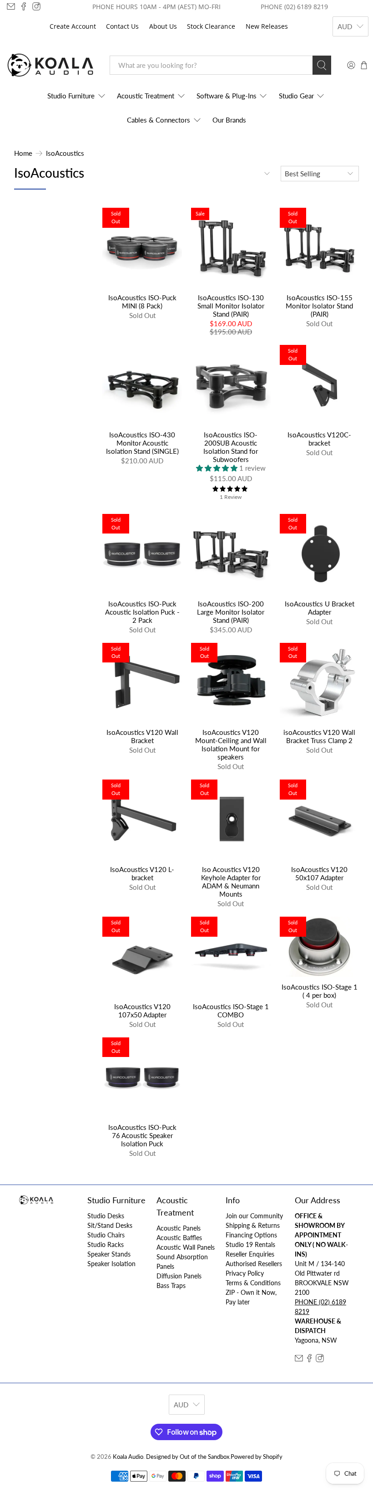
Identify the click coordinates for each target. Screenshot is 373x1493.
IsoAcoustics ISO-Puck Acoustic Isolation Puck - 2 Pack (142, 612)
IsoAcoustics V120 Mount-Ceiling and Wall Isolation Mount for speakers (231, 744)
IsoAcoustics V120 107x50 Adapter (142, 1010)
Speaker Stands (109, 1254)
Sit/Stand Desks (109, 1225)
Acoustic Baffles (179, 1238)
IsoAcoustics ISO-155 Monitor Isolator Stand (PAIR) (319, 305)
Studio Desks (105, 1216)
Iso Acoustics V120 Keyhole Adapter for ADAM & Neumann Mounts (231, 881)
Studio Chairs (106, 1235)
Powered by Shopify (256, 1456)
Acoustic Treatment (145, 96)
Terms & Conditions (253, 1283)
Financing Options (251, 1235)
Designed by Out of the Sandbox (187, 1456)
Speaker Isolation (111, 1263)
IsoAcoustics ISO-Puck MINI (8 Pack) (142, 301)
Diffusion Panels (179, 1276)
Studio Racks (105, 1244)
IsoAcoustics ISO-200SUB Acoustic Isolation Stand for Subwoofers (230, 447)
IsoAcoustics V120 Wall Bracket (142, 736)
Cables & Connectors (158, 120)
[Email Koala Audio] (11, 6)
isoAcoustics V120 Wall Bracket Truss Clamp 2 (319, 736)
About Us (163, 26)
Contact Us (122, 26)
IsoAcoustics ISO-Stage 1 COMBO (231, 1010)
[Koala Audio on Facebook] (24, 6)
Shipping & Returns (253, 1225)
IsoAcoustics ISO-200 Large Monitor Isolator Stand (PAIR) (230, 612)
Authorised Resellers (254, 1263)
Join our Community (254, 1216)
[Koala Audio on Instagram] (36, 6)
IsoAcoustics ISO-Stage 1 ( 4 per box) (320, 991)
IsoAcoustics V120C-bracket (319, 439)
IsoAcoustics (65, 153)
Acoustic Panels (178, 1228)
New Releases (267, 26)
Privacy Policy (245, 1273)
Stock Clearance (211, 26)
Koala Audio (128, 1456)
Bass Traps (171, 1285)
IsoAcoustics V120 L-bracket (142, 873)
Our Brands (229, 120)
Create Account (73, 26)
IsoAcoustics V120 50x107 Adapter (319, 873)
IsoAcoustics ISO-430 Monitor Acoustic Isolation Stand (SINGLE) (142, 443)
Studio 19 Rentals (250, 1244)
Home (23, 153)
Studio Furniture (71, 96)
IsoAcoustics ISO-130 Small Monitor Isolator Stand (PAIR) (230, 305)
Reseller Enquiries (250, 1254)
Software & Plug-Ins (227, 96)
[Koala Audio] (50, 65)
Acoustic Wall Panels (185, 1247)
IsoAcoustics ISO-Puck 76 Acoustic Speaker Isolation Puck (142, 1135)
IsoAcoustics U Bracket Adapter (319, 608)
